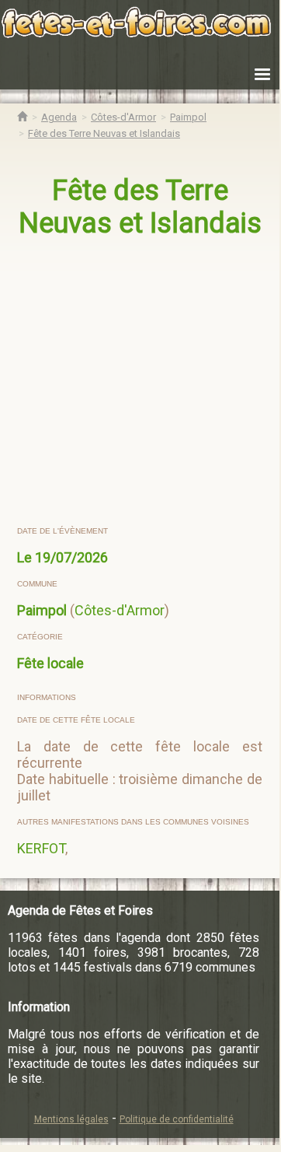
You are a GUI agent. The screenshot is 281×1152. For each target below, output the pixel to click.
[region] (141, 382)
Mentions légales (71, 1119)
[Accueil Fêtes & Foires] (22, 117)
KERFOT (41, 848)
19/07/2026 (71, 557)
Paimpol (42, 610)
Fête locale (50, 663)
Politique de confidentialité (177, 1119)
